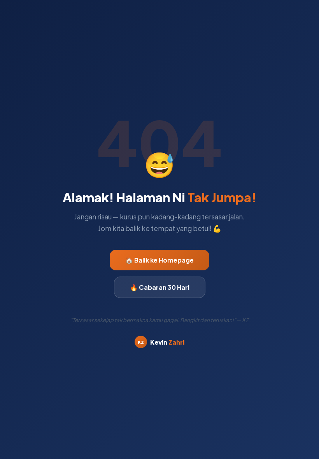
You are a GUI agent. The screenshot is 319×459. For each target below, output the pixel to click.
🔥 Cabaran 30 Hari (159, 287)
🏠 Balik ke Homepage (159, 260)
